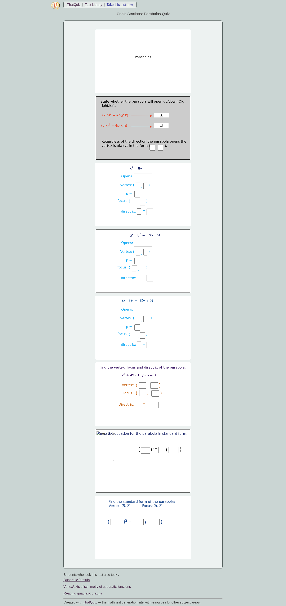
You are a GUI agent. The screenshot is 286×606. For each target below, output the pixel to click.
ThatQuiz (74, 4)
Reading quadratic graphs (82, 593)
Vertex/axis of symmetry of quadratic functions (97, 586)
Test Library (93, 4)
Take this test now (120, 4)
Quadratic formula (76, 580)
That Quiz (90, 602)
